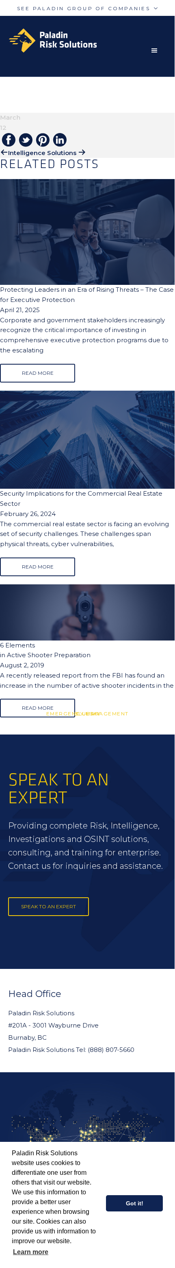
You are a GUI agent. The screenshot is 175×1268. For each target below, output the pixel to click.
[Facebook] (8, 140)
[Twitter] (25, 140)
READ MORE (38, 373)
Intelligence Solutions (42, 153)
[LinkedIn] (59, 140)
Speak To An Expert (48, 906)
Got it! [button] (134, 1203)
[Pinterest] (42, 140)
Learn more (30, 1251)
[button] (156, 50)
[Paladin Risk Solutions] (91, 40)
